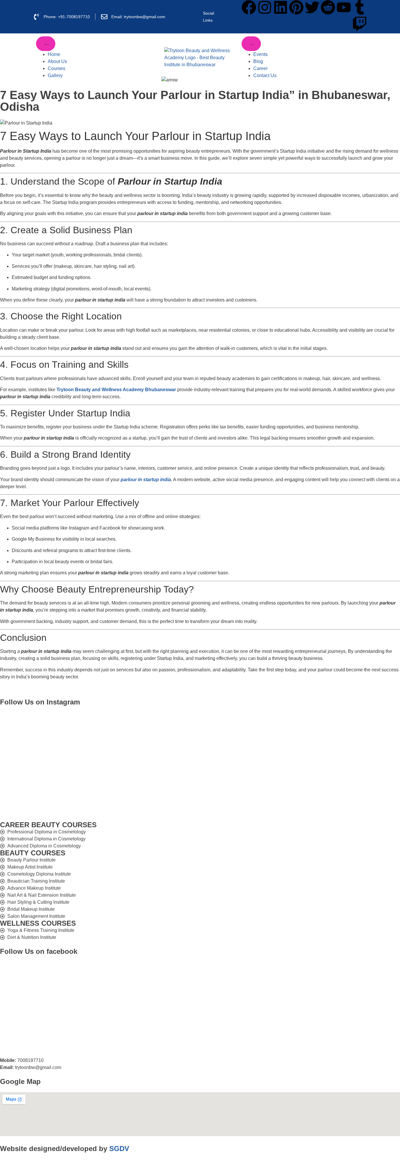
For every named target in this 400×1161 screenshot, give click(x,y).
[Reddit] (328, 7)
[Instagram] (264, 7)
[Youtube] (343, 7)
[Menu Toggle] (45, 43)
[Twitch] (359, 24)
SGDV (119, 1149)
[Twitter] (312, 7)
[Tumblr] (359, 7)
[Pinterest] (296, 7)
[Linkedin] (280, 7)
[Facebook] (249, 7)
